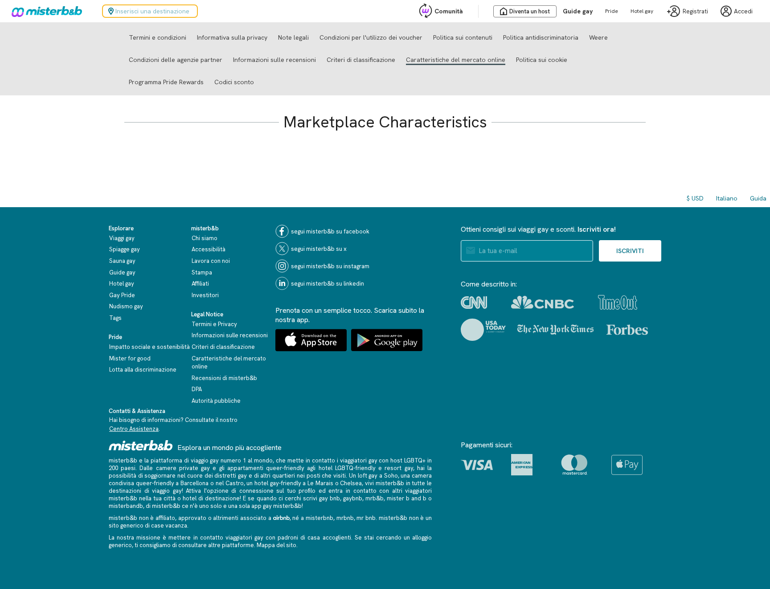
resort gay (399, 468)
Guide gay (578, 11)
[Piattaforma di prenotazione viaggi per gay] (141, 445)
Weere (598, 37)
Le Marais (320, 483)
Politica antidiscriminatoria (540, 37)
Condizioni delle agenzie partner (175, 60)
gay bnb (329, 498)
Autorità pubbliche (216, 401)
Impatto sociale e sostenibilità (149, 347)
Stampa (202, 272)
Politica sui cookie (541, 60)
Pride (611, 11)
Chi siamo (204, 238)
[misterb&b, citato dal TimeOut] (617, 302)
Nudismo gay (126, 306)
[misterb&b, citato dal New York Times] (555, 329)
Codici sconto (234, 82)
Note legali (293, 37)
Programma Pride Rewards (166, 82)
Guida (758, 198)
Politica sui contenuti (462, 37)
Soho (391, 475)
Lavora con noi (211, 261)
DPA (197, 389)
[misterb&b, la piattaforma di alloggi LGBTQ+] (44, 11)
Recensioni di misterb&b (224, 378)
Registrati (695, 11)
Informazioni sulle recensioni (274, 60)
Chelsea (351, 483)
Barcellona (194, 483)
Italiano (726, 198)
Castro (234, 483)
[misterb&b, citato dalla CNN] (474, 302)
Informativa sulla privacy (232, 37)
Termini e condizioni (157, 37)
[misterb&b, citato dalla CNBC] (542, 302)
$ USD (695, 198)
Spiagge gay (124, 249)
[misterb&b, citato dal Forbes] (627, 330)
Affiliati (200, 283)
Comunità (448, 11)
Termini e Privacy (214, 324)
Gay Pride (122, 295)
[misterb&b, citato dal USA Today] (483, 330)
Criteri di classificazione (361, 60)
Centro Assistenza (134, 429)
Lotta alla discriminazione (142, 369)
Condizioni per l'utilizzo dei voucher (370, 37)
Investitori (205, 295)
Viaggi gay (122, 238)
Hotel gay (642, 11)
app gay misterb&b (276, 506)
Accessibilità (208, 249)
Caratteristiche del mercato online (455, 60)
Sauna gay (122, 261)
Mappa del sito (276, 545)
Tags (115, 318)
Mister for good (130, 358)
